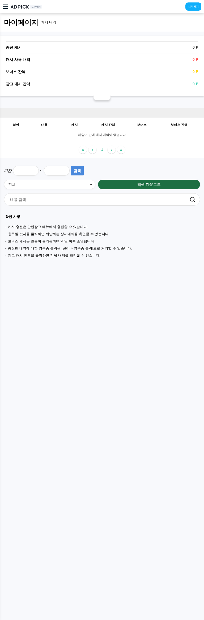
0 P (195, 84)
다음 (112, 150)
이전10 (83, 150)
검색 (77, 171)
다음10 (121, 150)
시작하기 (193, 6)
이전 (92, 150)
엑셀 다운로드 (149, 184)
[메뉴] (6, 6)
